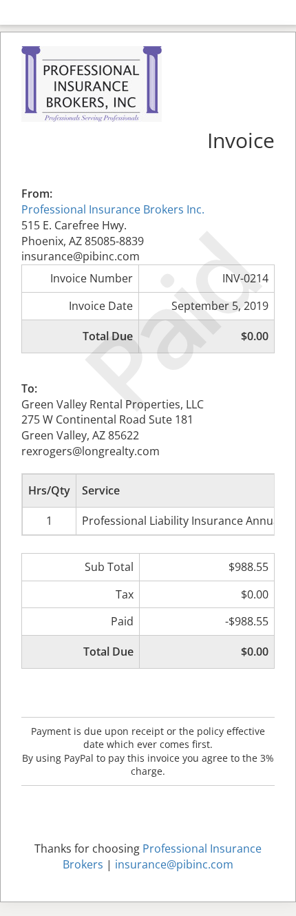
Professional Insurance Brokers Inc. (112, 209)
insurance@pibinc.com (174, 864)
